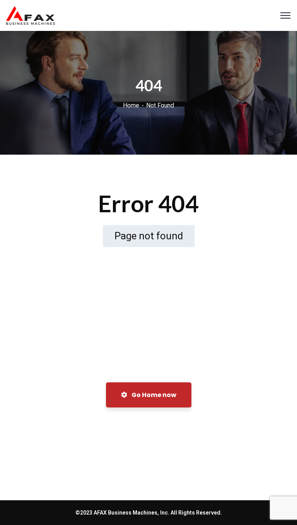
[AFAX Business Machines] (30, 15)
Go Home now (153, 394)
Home (131, 105)
